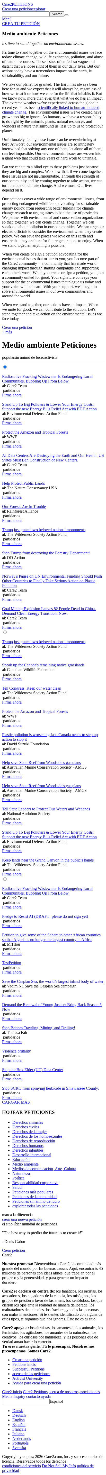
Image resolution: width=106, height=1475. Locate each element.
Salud (17, 1187)
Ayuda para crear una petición (36, 1383)
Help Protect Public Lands (23, 483)
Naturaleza (21, 1173)
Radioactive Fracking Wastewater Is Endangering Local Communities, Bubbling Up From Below (47, 378)
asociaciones (90, 1392)
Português (20, 1443)
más (7, 332)
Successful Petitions (28, 1369)
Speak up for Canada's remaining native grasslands (43, 665)
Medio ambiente (25, 1164)
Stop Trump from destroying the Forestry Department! (46, 553)
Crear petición (13, 1250)
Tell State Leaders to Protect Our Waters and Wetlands (46, 809)
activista (50, 357)
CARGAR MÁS (16, 1102)
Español (56, 1401)
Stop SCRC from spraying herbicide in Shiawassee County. (50, 1088)
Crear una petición (17, 9)
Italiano (18, 1434)
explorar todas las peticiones (35, 1206)
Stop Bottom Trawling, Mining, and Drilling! (38, 1028)
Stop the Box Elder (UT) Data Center (32, 1069)
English (18, 1420)
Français (19, 1429)
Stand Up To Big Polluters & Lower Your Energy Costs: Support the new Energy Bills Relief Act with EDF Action (49, 406)
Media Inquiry (13, 1396)
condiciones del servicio (21, 1466)
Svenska (19, 1448)
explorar (38, 9)
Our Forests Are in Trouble (24, 506)
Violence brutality (16, 1051)
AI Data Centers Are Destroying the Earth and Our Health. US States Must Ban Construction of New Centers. (53, 457)
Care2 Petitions (35, 1392)
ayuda (46, 1396)
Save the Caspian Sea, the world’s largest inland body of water (52, 981)
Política (18, 1178)
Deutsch (19, 1415)
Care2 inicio (12, 1392)
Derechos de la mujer (29, 1131)
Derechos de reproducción (33, 1141)
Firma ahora (12, 395)
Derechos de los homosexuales (37, 1136)
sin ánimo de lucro (29, 357)
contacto (33, 1396)
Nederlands (21, 1438)
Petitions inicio (24, 1364)
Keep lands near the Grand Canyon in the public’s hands (48, 860)
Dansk (17, 1410)
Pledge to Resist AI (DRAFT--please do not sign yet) (45, 916)
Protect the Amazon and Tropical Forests (35, 432)
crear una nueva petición (22, 1219)
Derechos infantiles (27, 1150)
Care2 (7, 4)
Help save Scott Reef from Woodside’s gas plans (41, 762)
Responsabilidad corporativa (35, 1183)
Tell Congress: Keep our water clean (31, 688)
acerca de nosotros (63, 1392)
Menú (7, 19)
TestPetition (11, 963)
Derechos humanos (27, 1145)
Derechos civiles (25, 1127)
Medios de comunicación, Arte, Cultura (44, 1169)
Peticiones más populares (32, 1192)
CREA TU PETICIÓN (21, 23)
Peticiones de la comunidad (34, 1196)
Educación (21, 1159)
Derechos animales (27, 1122)
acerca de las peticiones (31, 1374)
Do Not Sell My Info (59, 1466)
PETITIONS (22, 4)
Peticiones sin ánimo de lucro (36, 1201)
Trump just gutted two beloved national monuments (43, 530)
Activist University (27, 1378)
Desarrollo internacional (31, 1155)
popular (8, 357)
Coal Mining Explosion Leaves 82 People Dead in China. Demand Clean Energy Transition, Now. (49, 611)
